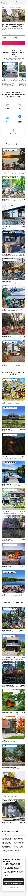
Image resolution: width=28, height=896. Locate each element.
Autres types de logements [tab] (8, 834)
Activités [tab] (18, 834)
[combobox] (13, 34)
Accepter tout (13, 880)
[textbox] (7, 39)
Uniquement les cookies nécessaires (13, 883)
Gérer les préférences (13, 887)
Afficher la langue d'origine (17, 3)
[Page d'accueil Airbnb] (3, 7)
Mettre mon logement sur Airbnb (16, 7)
